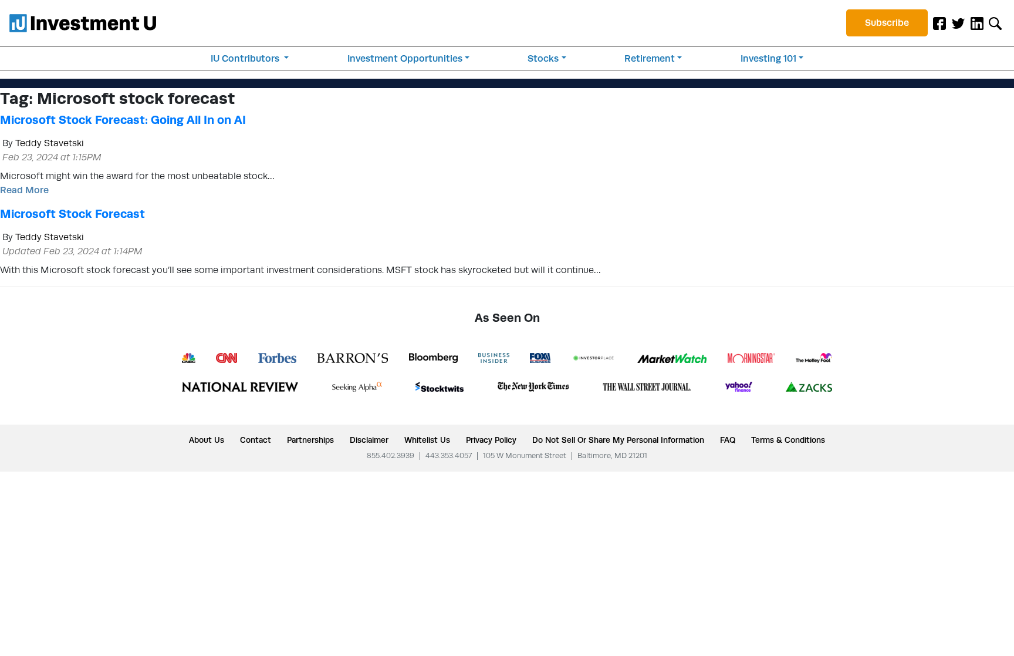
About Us (206, 440)
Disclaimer (369, 440)
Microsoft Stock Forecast (72, 214)
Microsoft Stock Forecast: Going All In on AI (123, 120)
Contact (255, 440)
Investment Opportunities (404, 58)
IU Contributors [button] (246, 58)
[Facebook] (939, 23)
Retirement (649, 58)
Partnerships (310, 440)
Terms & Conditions (788, 440)
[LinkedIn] (977, 23)
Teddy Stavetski (49, 143)
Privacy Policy (491, 440)
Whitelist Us (427, 440)
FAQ (727, 440)
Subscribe (887, 22)
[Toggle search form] (995, 23)
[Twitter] (958, 23)
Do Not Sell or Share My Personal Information (618, 440)
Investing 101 (768, 58)
